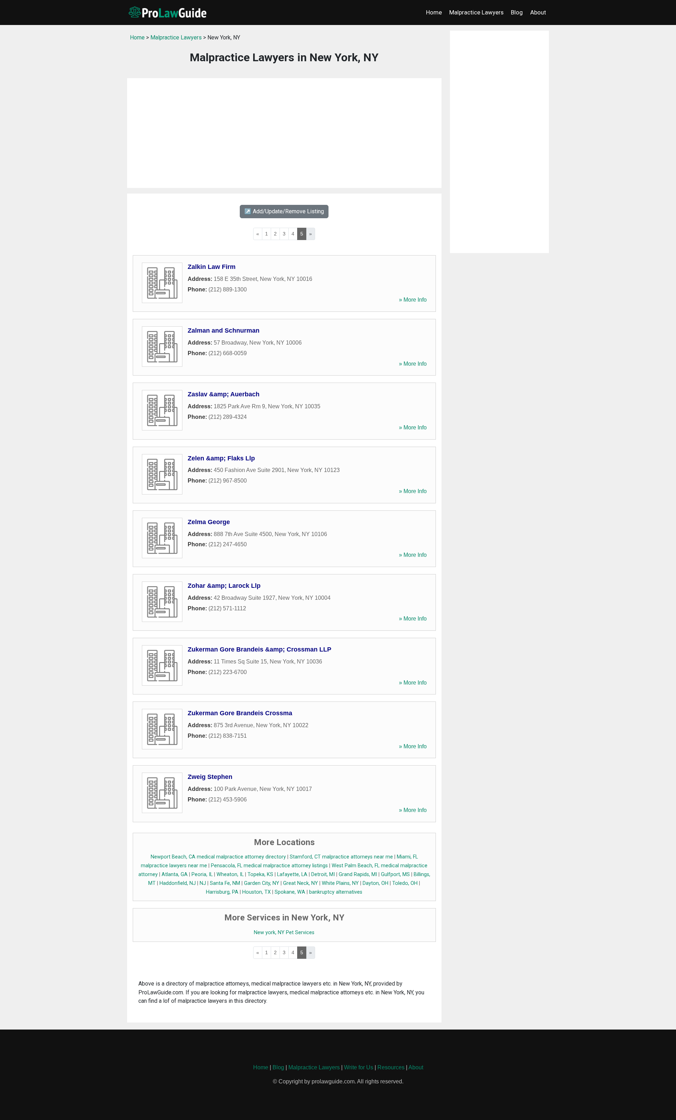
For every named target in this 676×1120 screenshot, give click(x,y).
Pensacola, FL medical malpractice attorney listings (269, 866)
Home (434, 12)
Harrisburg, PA (222, 892)
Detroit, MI (323, 874)
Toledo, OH (405, 883)
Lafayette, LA (292, 874)
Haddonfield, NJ (177, 883)
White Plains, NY (340, 883)
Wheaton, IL (230, 874)
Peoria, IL (202, 874)
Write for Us (358, 1067)
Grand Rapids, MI (358, 874)
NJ (203, 883)
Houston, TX (256, 892)
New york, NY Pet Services (284, 933)
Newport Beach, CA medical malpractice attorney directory (218, 857)
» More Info (413, 300)
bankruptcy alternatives (335, 892)
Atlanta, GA (175, 874)
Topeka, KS (260, 874)
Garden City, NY (261, 883)
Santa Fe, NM (225, 883)
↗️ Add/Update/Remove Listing (284, 211)
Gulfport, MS (395, 874)
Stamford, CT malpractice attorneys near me (341, 857)
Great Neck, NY (300, 883)
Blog (517, 12)
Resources (391, 1067)
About (538, 12)
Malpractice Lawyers (476, 12)
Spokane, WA (290, 892)
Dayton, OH (375, 883)
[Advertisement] (284, 133)
